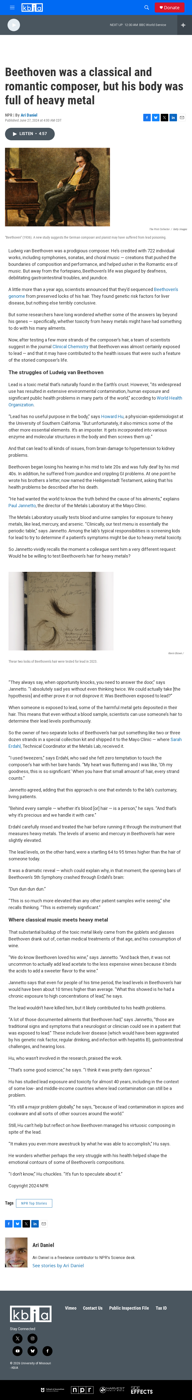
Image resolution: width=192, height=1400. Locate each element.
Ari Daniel (29, 115)
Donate (172, 7)
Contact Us (92, 1308)
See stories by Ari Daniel (58, 1265)
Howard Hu (112, 416)
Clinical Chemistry (70, 346)
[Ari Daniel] (16, 1252)
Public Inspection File (129, 1308)
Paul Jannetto (22, 505)
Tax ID (161, 1308)
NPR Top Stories (34, 1203)
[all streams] (184, 25)
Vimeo (70, 1308)
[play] (14, 25)
